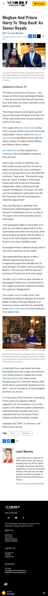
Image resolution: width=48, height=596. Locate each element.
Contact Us (9, 553)
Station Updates (11, 541)
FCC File (8, 569)
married (17, 295)
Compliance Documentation (16, 571)
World (12, 433)
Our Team (9, 537)
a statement (11, 150)
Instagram (7, 153)
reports (15, 279)
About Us (8, 535)
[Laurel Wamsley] (8, 455)
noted (33, 404)
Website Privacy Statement (15, 573)
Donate (40, 4)
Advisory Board (11, 539)
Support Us (9, 557)
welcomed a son (27, 127)
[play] (3, 593)
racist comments (17, 308)
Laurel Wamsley (17, 33)
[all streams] (44, 593)
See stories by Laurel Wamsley (30, 483)
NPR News (26, 433)
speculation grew (15, 378)
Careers (8, 555)
